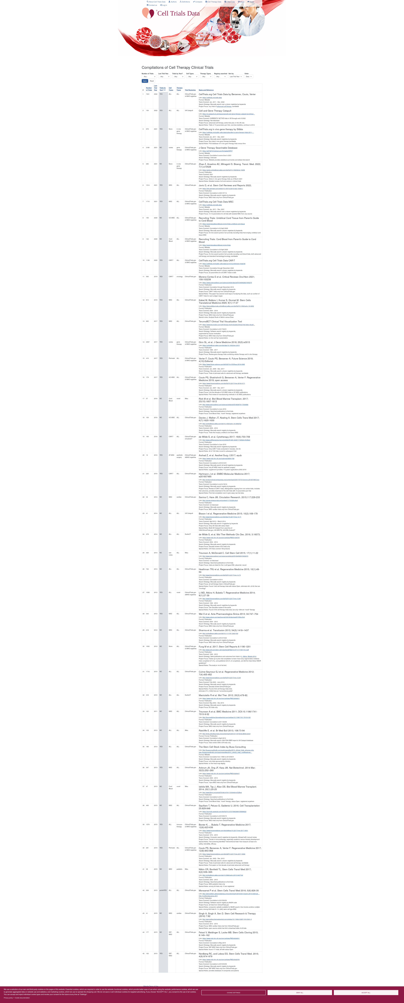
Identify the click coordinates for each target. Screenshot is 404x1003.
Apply (145, 81)
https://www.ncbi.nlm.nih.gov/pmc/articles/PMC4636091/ (221, 938)
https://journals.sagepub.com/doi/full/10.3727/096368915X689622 (224, 811)
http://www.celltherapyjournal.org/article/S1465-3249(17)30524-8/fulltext (226, 440)
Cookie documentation (22, 998)
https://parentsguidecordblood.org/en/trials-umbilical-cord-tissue (223, 224)
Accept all (366, 993)
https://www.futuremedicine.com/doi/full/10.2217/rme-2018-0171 (223, 383)
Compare (198, 2)
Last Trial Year (163, 73)
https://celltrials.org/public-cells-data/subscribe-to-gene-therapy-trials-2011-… (228, 132)
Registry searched (220, 73)
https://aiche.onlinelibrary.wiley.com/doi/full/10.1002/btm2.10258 (223, 170)
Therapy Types (205, 73)
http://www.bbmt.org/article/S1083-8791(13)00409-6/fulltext (222, 792)
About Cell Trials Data (157, 2)
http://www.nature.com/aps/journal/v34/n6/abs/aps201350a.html (223, 617)
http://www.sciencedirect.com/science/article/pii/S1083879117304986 (225, 404)
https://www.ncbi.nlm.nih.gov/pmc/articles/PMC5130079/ (221, 538)
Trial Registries (190, 90)
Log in (164, 5)
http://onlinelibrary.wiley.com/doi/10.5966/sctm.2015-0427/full (222, 875)
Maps (242, 2)
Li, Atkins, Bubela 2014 (248, 656)
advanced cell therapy (224, 106)
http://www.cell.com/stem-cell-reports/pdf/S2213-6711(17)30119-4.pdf (225, 650)
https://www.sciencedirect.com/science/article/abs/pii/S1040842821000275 (227, 283)
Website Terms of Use (150, 986)
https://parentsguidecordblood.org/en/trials (216, 245)
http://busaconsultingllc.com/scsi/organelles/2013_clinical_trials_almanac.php (228, 750)
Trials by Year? (177, 73)
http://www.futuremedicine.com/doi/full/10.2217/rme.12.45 (221, 678)
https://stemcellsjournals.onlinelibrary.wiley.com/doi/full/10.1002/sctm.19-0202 (228, 306)
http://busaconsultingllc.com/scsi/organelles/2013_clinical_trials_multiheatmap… (225, 752)
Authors (174, 2)
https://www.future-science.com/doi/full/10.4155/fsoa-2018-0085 (223, 364)
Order (247, 73)
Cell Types (190, 73)
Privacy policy (8, 998)
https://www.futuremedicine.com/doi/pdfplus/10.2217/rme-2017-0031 (225, 830)
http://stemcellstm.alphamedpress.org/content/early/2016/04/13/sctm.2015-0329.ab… (230, 894)
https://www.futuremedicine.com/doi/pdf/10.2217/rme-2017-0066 (223, 854)
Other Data (231, 2)
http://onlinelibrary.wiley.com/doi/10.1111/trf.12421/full (220, 633)
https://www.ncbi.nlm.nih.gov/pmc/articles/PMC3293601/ (221, 698)
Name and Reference (206, 90)
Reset (152, 81)
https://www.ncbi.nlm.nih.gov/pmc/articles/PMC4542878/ (221, 959)
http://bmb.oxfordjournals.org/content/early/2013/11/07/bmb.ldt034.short (226, 734)
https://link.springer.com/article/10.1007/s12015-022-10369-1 (222, 188)
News (252, 2)
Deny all (299, 993)
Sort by (231, 73)
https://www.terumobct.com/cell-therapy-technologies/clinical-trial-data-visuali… (228, 325)
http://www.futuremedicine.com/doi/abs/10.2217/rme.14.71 (221, 517)
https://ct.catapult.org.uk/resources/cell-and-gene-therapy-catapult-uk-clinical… (228, 114)
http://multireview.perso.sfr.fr (208, 896)
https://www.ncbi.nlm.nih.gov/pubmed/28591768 (218, 458)
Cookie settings (233, 993)
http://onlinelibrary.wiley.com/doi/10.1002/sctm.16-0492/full (221, 424)
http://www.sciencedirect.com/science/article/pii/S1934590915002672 (225, 556)
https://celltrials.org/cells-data (212, 97)
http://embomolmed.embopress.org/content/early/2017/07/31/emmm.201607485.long (230, 480)
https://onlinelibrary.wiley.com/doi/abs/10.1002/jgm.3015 (221, 345)
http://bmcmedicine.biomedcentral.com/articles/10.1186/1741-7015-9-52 (226, 717)
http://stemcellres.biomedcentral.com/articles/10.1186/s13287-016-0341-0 (227, 919)
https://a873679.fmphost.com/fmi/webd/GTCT (217, 151)
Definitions (186, 2)
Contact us (153, 5)
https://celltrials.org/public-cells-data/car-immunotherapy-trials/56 (223, 264)
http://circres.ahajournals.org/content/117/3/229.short (220, 500)
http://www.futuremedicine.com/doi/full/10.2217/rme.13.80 (221, 599)
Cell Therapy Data (214, 2)
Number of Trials (147, 73)
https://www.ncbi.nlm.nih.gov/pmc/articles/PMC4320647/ (221, 773)
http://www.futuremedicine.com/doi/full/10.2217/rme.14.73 (221, 575)
